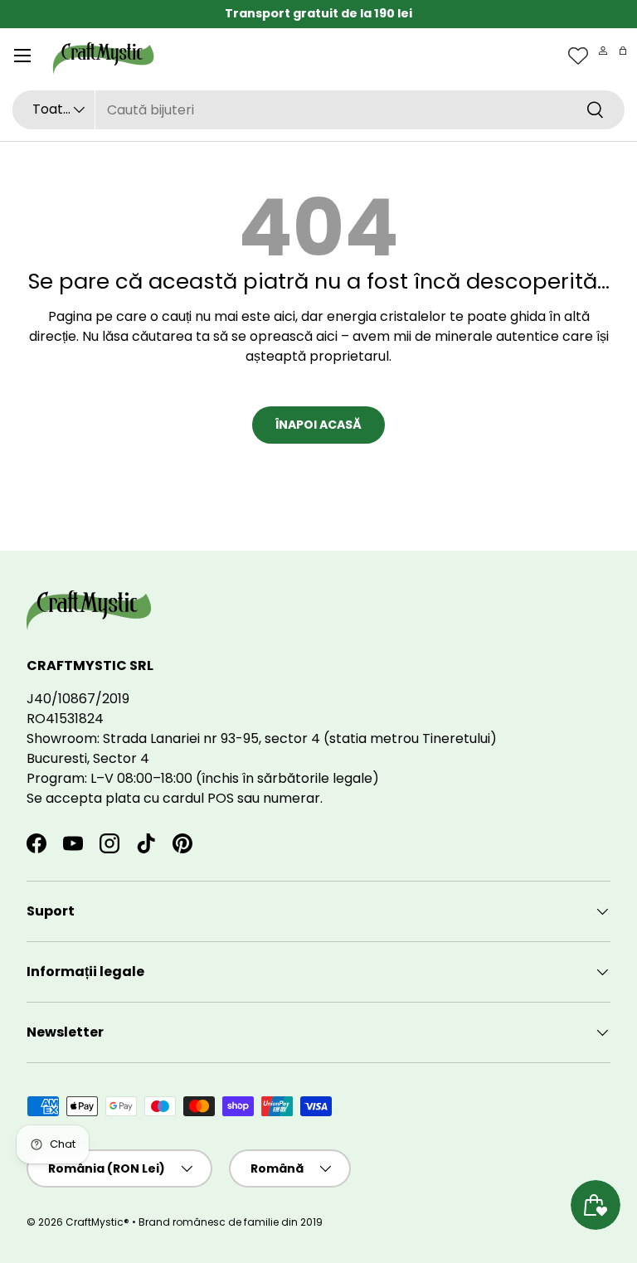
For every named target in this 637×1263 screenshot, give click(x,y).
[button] (623, 51)
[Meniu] (22, 55)
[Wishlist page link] (578, 56)
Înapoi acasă (318, 424)
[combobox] (318, 109)
